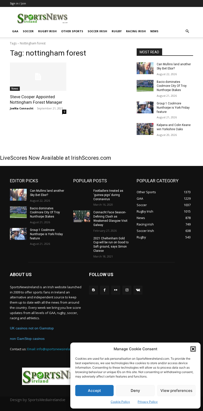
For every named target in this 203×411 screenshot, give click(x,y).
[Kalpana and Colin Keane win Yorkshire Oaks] (145, 129)
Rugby (117, 31)
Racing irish (136, 31)
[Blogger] (93, 290)
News (154, 31)
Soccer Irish (97, 31)
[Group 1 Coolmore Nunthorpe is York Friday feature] (145, 107)
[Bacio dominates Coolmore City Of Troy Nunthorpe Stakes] (145, 86)
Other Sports (72, 31)
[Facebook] (104, 290)
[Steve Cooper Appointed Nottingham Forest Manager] (38, 77)
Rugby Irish (47, 31)
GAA (15, 31)
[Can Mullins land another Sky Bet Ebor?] (145, 68)
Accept (94, 390)
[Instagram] (127, 290)
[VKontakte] (138, 290)
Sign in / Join (18, 3)
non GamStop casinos (27, 339)
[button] (193, 349)
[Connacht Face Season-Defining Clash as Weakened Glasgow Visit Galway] (81, 216)
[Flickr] (115, 290)
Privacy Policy (148, 402)
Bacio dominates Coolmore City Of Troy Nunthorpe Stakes (172, 86)
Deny (135, 390)
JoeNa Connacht (21, 108)
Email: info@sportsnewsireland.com (54, 349)
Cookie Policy (120, 402)
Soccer (28, 31)
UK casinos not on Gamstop (32, 328)
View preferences (176, 390)
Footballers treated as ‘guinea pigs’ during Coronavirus (108, 195)
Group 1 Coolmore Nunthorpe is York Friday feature (173, 108)
